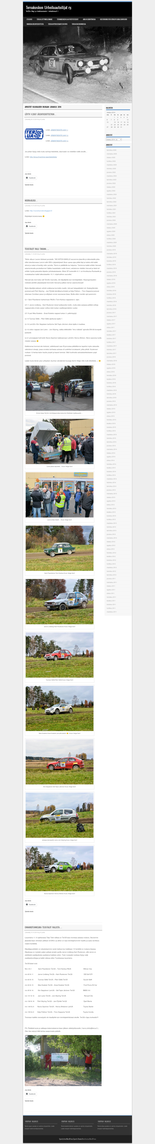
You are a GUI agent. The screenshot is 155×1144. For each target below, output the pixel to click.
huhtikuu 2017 (111, 342)
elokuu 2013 (110, 505)
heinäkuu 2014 (111, 464)
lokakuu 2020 (111, 228)
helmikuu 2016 (111, 394)
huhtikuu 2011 (111, 608)
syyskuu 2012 (111, 545)
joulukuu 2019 (111, 250)
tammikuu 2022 (111, 202)
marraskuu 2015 (112, 405)
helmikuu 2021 (111, 216)
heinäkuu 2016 (111, 375)
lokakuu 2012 (111, 542)
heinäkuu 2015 (111, 420)
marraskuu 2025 (112, 154)
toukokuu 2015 (111, 427)
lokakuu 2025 (111, 157)
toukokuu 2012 (111, 560)
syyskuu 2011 (111, 590)
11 (124, 120)
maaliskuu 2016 (112, 390)
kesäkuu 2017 (111, 335)
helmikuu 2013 (111, 527)
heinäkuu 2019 (111, 257)
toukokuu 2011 (111, 604)
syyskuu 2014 (111, 457)
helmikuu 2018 (111, 305)
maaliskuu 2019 (112, 268)
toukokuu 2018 (111, 294)
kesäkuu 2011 (111, 601)
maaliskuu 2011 (112, 612)
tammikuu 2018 (111, 309)
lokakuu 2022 (111, 187)
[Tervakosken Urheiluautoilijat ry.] (77, 52)
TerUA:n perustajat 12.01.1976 (57, 24)
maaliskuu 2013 (112, 523)
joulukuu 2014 (111, 446)
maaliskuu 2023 (112, 176)
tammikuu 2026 (111, 150)
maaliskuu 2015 (112, 434)
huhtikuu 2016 (111, 386)
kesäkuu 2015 (111, 423)
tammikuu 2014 (111, 486)
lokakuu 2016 (111, 364)
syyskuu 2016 (111, 368)
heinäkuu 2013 (111, 508)
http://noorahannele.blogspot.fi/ (41, 211)
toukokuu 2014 (111, 471)
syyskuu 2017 (111, 324)
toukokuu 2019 (111, 261)
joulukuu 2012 (111, 534)
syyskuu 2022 (111, 191)
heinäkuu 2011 (111, 597)
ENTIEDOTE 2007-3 (61, 141)
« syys (109, 131)
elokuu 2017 (110, 327)
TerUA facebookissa (79, 24)
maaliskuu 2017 (112, 346)
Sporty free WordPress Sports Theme (70, 1139)
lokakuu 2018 (111, 279)
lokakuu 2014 (111, 453)
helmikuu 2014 (111, 482)
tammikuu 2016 (111, 397)
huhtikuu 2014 (111, 475)
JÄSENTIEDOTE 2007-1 (59, 130)
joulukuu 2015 (111, 401)
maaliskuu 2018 (112, 301)
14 (111, 122)
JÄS (52, 141)
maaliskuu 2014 (112, 479)
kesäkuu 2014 (111, 468)
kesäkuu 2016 (111, 379)
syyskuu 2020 (111, 231)
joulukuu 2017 (111, 312)
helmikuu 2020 (111, 246)
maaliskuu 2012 (112, 567)
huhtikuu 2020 (111, 239)
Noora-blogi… (31, 200)
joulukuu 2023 (111, 172)
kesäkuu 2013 (111, 512)
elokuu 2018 (110, 287)
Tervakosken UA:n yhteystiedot (67, 19)
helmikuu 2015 (111, 438)
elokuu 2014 (110, 460)
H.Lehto (42, 119)
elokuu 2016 (110, 372)
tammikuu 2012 (111, 575)
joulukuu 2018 (111, 272)
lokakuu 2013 (111, 497)
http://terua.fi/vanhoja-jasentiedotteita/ (43, 157)
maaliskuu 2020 (112, 242)
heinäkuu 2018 (111, 290)
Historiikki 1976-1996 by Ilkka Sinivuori (113, 19)
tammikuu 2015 (111, 442)
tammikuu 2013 (111, 530)
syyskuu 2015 (111, 412)
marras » (114, 131)
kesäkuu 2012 (111, 556)
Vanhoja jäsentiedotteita (35, 24)
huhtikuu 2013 (111, 519)
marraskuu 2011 (112, 582)
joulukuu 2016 (111, 357)
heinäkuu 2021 (111, 209)
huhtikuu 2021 (111, 213)
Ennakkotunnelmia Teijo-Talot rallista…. (43, 927)
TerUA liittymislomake (44, 19)
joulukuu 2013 (111, 490)
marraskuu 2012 (112, 538)
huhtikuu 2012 (111, 564)
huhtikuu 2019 (111, 264)
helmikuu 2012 (111, 571)
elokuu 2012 (110, 549)
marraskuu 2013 (112, 493)
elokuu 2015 (110, 416)
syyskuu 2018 (111, 283)
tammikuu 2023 (111, 180)
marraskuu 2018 (112, 276)
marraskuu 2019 (112, 253)
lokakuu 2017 (111, 320)
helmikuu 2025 (111, 168)
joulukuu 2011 (111, 578)
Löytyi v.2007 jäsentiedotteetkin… (40, 114)
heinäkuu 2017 (111, 331)
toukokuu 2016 (111, 383)
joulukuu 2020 (111, 220)
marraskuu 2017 (112, 316)
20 (107, 125)
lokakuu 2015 (111, 409)
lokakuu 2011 (111, 586)
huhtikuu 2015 (111, 431)
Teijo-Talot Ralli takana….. (37, 248)
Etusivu (29, 19)
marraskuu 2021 (112, 205)
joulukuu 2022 (111, 183)
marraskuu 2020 (112, 224)
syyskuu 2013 (111, 501)
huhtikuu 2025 (111, 161)
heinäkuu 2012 (111, 553)
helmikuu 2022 (111, 198)
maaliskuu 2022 (112, 194)
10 (121, 120)
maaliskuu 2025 (112, 165)
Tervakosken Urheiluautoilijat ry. (49, 7)
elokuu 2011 (110, 593)
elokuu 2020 (110, 235)
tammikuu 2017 (111, 353)
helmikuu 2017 (111, 349)
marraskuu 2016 (112, 361)
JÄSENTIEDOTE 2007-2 (59, 135)
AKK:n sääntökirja (89, 19)
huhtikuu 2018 (111, 298)
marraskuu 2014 (112, 449)
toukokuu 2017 (111, 338)
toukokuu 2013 (111, 516)
